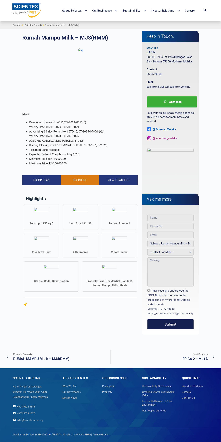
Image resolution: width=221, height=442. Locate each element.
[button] (205, 10)
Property (107, 392)
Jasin (151, 52)
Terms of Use (100, 434)
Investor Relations (192, 386)
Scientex (17, 25)
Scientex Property (33, 25)
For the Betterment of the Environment (157, 403)
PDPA (88, 434)
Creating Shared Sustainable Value (158, 393)
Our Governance (72, 392)
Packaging (108, 386)
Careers (186, 392)
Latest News (70, 397)
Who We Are (70, 386)
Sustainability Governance (157, 386)
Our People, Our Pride (154, 410)
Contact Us (188, 397)
